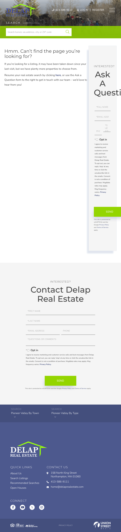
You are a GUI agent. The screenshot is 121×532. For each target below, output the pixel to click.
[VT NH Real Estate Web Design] (102, 525)
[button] (67, 32)
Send (60, 380)
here (58, 75)
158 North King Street (66, 474)
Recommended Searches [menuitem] (24, 483)
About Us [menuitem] (15, 473)
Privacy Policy (104, 225)
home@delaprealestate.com (67, 487)
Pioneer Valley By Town (25, 413)
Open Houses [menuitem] (18, 488)
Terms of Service (102, 227)
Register (98, 10)
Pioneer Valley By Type (64, 413)
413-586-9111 (64, 10)
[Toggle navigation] (112, 10)
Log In (83, 10)
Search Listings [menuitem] (19, 478)
